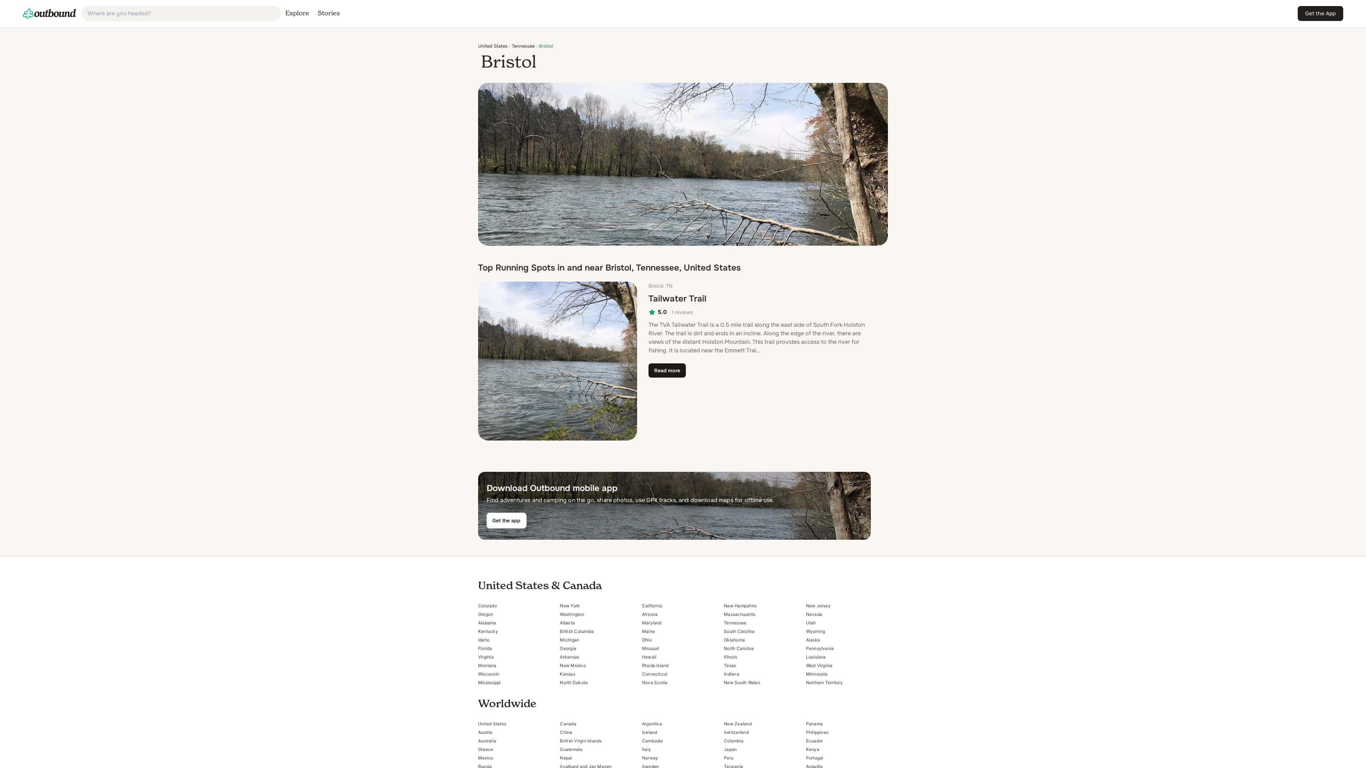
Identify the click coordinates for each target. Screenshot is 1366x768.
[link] (49, 13)
